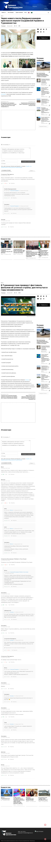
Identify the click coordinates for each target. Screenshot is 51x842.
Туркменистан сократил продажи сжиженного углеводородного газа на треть (45, 101)
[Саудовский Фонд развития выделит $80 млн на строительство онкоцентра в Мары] (19, 244)
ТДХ (19, 70)
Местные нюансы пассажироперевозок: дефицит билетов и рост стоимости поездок (43, 75)
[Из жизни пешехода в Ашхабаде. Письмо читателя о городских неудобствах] (38, 80)
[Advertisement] (18, 120)
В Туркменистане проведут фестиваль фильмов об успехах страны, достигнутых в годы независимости (8, 104)
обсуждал (3, 94)
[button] (48, 12)
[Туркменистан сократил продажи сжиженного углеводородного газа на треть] (38, 100)
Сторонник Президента (14, 190)
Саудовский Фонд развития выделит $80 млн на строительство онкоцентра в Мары (19, 251)
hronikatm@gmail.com (28, 832)
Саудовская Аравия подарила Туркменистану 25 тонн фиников (6, 251)
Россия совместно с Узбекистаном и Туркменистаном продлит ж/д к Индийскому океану (45, 119)
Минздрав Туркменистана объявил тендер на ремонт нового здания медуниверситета (45, 110)
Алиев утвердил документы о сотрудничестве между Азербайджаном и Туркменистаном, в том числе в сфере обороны (45, 91)
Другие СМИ (43, 84)
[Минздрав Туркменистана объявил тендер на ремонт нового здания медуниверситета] (38, 109)
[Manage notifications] (45, 839)
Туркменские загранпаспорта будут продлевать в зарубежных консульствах (27, 104)
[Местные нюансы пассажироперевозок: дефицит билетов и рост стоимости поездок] (43, 66)
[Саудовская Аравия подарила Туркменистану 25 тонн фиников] (6, 244)
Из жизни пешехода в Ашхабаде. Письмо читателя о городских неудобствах (45, 81)
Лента (42, 95)
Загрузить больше (43, 126)
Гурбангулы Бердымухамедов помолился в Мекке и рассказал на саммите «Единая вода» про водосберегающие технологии (33, 253)
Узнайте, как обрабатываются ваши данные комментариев (16, 167)
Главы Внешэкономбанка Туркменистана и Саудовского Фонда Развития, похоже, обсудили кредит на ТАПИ (43, 253)
